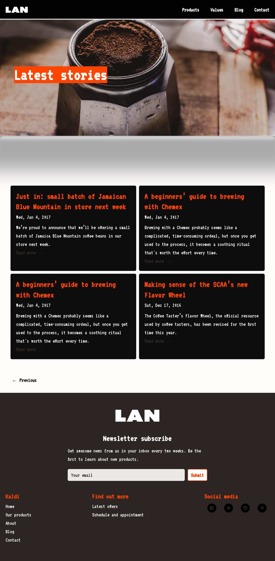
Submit (197, 475)
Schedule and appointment (118, 514)
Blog (239, 9)
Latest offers (105, 506)
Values (217, 9)
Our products (18, 514)
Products (190, 9)
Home (10, 506)
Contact (261, 9)
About (11, 523)
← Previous (24, 380)
